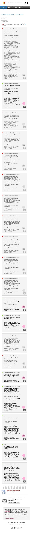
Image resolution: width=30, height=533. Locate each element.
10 (21, 24)
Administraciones (18, 7)
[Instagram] (15, 528)
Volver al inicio (4, 21)
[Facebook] (21, 528)
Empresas (10, 7)
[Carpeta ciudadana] (25, 3)
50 (25, 24)
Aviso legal (17, 525)
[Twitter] (18, 528)
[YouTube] (12, 528)
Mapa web (11, 525)
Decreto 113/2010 (10, 518)
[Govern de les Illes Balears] (4, 3)
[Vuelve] (8, 3)
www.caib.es (7, 511)
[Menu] (28, 3)
